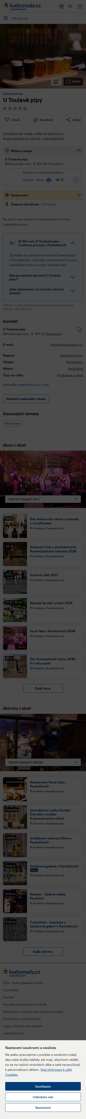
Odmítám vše (43, 1097)
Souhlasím (43, 1086)
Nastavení (43, 1107)
